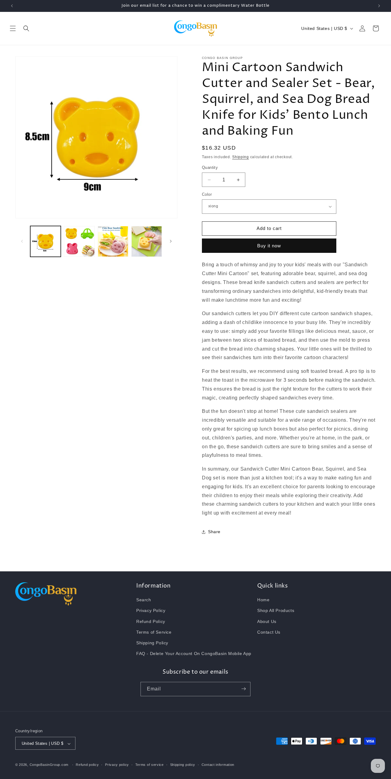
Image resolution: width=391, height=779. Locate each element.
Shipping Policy (152, 642)
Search (143, 600)
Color (207, 194)
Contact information (218, 764)
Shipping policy (183, 764)
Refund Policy (150, 621)
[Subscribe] (243, 689)
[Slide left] (22, 241)
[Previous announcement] (12, 6)
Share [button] (214, 532)
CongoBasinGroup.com (49, 765)
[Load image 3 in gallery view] (113, 241)
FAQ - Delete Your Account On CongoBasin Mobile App (193, 653)
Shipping (240, 157)
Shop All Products (275, 610)
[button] (13, 28)
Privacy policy (117, 764)
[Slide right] (170, 241)
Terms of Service (154, 632)
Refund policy (87, 764)
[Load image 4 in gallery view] (146, 241)
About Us (266, 621)
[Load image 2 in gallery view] (79, 241)
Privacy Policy (150, 610)
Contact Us (268, 632)
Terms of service (149, 764)
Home (263, 600)
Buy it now (269, 246)
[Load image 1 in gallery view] (45, 241)
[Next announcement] (379, 6)
